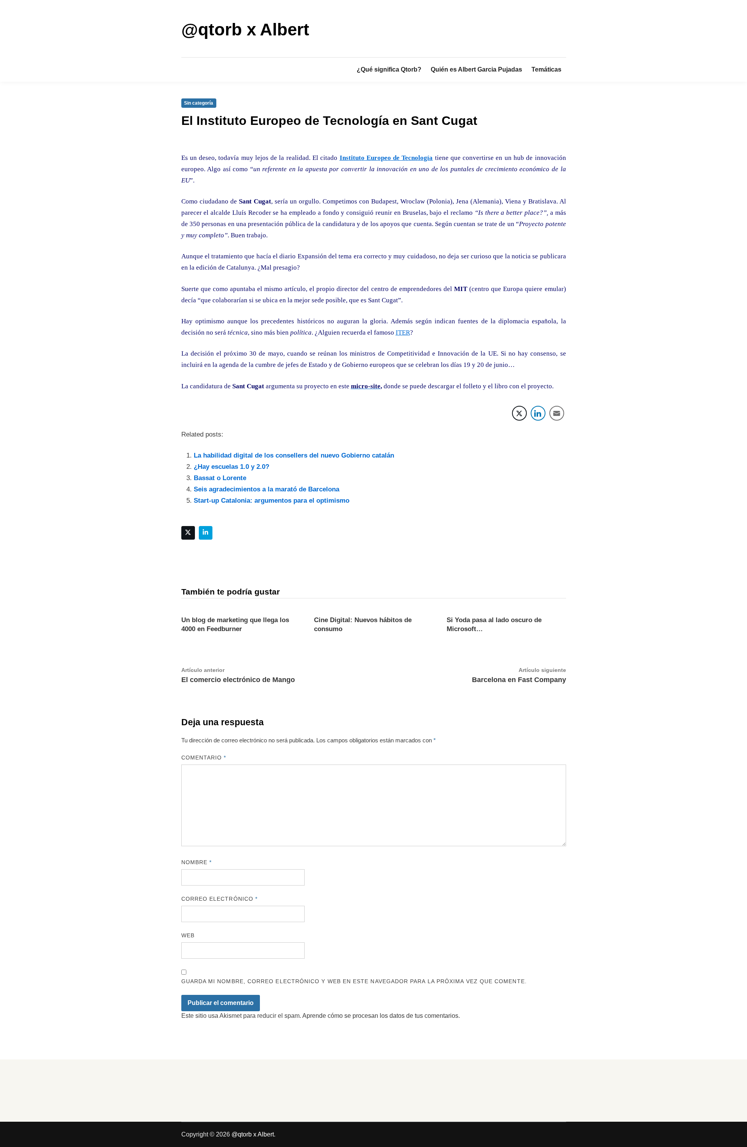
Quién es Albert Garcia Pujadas (476, 69)
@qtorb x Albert (245, 29)
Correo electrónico (219, 899)
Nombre (196, 862)
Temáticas (546, 69)
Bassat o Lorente (220, 478)
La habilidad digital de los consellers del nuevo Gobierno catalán (294, 455)
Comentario (203, 757)
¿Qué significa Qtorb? (389, 69)
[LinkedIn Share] (538, 413)
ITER (403, 332)
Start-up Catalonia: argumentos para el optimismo (271, 500)
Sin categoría (198, 103)
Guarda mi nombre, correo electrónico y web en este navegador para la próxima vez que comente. (354, 981)
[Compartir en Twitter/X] (519, 413)
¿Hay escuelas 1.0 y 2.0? (231, 466)
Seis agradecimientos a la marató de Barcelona (266, 489)
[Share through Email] (556, 413)
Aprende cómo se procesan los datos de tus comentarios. (381, 1015)
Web (188, 935)
